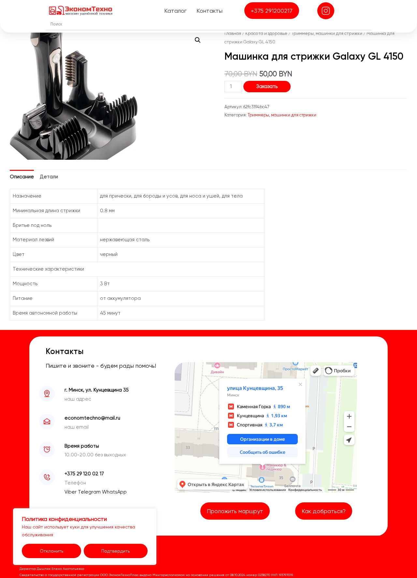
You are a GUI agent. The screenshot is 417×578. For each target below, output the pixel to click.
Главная (232, 33)
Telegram (90, 492)
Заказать (267, 86)
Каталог (175, 10)
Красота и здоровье (266, 33)
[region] (84, 536)
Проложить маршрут (235, 511)
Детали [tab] (49, 177)
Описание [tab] (22, 177)
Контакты (209, 10)
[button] (198, 40)
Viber (71, 492)
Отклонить (51, 551)
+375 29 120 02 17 (84, 474)
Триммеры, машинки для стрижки (327, 33)
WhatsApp (114, 492)
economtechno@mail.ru (92, 418)
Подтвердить (115, 551)
